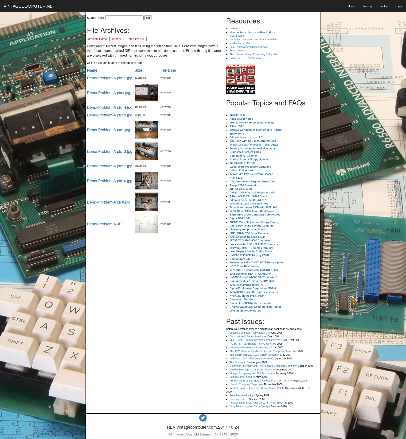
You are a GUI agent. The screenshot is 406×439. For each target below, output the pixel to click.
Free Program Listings (242, 395)
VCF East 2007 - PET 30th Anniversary (252, 358)
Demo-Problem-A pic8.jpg (108, 202)
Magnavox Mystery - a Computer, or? (251, 347)
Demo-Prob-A (135, 39)
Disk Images (237, 35)
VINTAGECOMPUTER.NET (29, 6)
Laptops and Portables (242, 376)
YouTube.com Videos (242, 43)
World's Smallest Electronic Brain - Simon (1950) (257, 388)
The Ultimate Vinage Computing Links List (253, 54)
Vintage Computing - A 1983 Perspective (252, 373)
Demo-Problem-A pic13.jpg (109, 115)
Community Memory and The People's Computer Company (263, 365)
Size (138, 70)
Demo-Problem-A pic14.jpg (109, 107)
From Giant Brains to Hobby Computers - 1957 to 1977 (261, 380)
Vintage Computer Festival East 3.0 (250, 332)
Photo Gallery (237, 50)
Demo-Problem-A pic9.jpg (108, 92)
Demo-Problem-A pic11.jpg (109, 166)
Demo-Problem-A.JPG (105, 224)
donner (116, 39)
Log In (398, 6)
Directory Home (97, 39)
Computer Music (239, 399)
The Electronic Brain (241, 362)
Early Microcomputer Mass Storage (250, 406)
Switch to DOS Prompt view (245, 58)
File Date (168, 70)
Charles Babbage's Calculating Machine (252, 369)
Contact (383, 6)
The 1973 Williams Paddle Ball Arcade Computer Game (261, 351)
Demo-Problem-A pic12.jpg (109, 151)
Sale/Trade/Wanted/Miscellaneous (249, 47)
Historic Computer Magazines (246, 384)
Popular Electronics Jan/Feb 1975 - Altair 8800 (256, 402)
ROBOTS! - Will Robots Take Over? (250, 343)
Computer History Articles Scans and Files (254, 39)
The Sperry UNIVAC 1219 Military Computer (255, 354)
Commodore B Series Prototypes (248, 336)
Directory (367, 6)
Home (351, 6)
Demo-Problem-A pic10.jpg (109, 180)
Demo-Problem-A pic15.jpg (109, 78)
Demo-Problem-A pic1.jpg (108, 129)
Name (92, 70)
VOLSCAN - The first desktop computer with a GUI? (259, 340)
